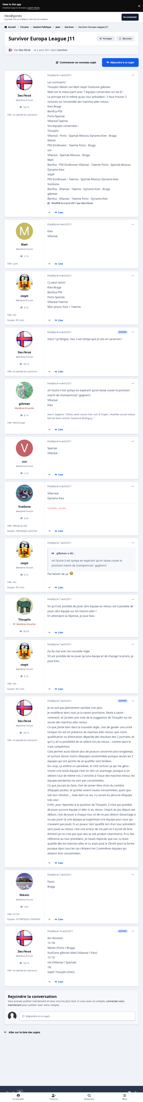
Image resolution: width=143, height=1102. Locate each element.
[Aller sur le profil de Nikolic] (24, 881)
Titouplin (24, 619)
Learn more (6, 6)
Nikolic (24, 895)
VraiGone (24, 507)
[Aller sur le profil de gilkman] (24, 390)
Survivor (62, 50)
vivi (24, 462)
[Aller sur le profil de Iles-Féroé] (10, 50)
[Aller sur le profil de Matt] (24, 231)
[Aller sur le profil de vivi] (24, 448)
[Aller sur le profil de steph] (24, 282)
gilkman (24, 404)
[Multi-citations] (49, 212)
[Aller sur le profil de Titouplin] (24, 606)
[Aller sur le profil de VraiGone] (24, 493)
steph (24, 296)
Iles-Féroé (24, 50)
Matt (24, 244)
